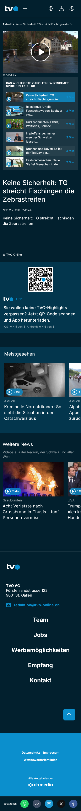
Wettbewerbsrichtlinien (40, 759)
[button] (37, 804)
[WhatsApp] (24, 804)
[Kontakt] (72, 8)
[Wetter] (61, 8)
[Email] (49, 804)
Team (40, 619)
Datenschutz (31, 752)
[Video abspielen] (40, 52)
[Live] (51, 8)
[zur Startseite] (11, 8)
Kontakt (40, 680)
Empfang (40, 665)
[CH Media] (40, 784)
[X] (61, 804)
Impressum (51, 752)
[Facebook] (73, 804)
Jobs (40, 634)
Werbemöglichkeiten (40, 650)
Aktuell (7, 24)
